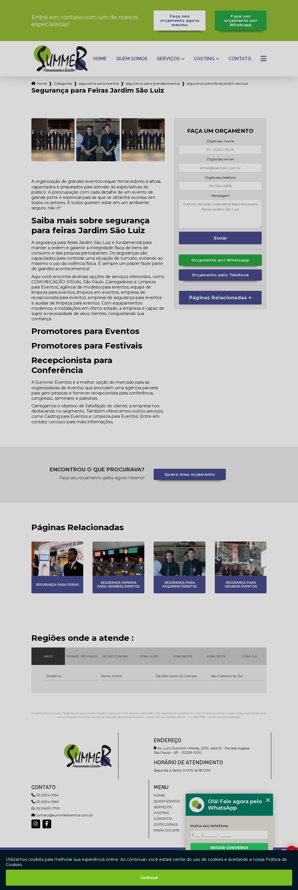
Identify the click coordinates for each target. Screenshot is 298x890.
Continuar (149, 877)
